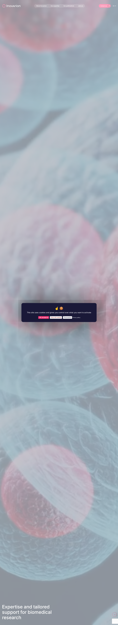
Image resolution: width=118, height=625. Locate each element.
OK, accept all (43, 317)
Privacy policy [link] (76, 317)
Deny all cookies (56, 317)
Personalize (67, 317)
